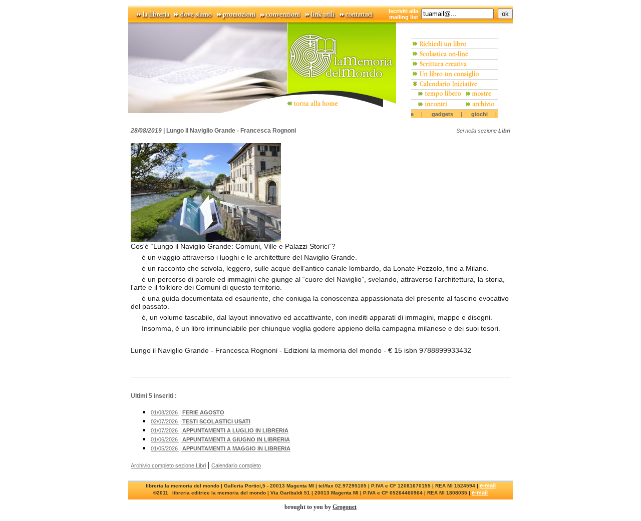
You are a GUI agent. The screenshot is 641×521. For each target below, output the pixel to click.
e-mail (488, 485)
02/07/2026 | (200, 421)
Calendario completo (236, 465)
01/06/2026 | (220, 439)
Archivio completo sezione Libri (168, 465)
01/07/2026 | (219, 430)
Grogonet (345, 506)
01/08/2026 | (187, 412)
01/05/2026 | (220, 448)
